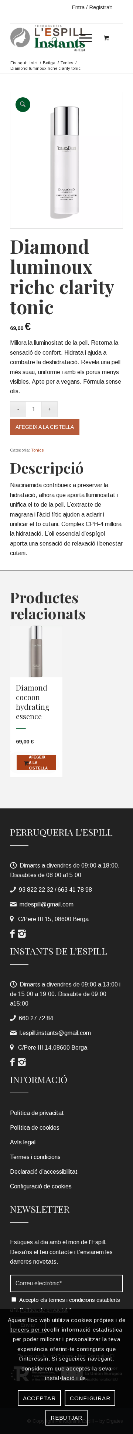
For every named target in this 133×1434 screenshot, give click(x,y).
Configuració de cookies (41, 1186)
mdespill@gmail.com (47, 904)
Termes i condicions (35, 1157)
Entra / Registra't (92, 7)
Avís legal (22, 1142)
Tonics (37, 450)
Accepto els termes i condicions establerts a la (65, 1304)
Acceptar (39, 1398)
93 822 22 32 (36, 890)
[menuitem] (84, 36)
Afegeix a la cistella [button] (38, 762)
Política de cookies (34, 1128)
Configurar (90, 1398)
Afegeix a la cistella (45, 427)
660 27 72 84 (36, 1018)
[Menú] (82, 37)
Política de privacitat (37, 1113)
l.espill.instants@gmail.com (55, 1033)
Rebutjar (66, 1418)
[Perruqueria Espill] (55, 37)
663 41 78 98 (75, 890)
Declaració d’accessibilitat (44, 1172)
